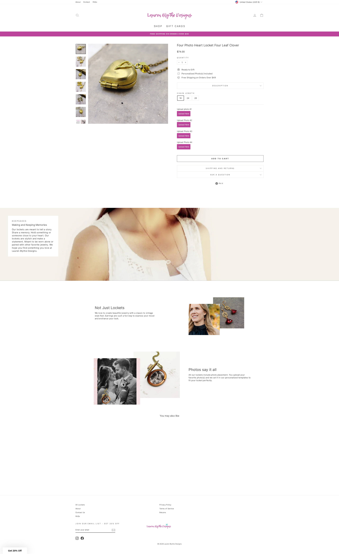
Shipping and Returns (220, 168)
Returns (162, 512)
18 (180, 98)
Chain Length (186, 93)
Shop (158, 26)
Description (220, 86)
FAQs (95, 2)
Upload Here (183, 113)
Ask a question (220, 175)
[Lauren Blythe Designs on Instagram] (77, 538)
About (78, 2)
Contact (86, 2)
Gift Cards (175, 26)
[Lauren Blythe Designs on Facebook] (82, 538)
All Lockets (80, 505)
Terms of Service (166, 509)
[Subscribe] (113, 530)
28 (195, 98)
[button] (15, 550)
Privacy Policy (165, 505)
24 (188, 98)
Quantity (183, 58)
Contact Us (80, 512)
